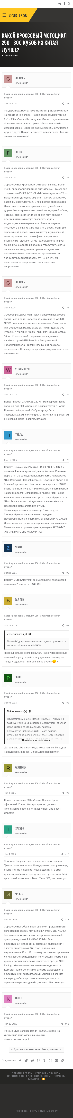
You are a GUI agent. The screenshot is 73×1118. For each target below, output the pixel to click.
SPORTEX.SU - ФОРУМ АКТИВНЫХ (33, 1111)
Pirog (18, 677)
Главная (33, 1078)
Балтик (19, 599)
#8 (67, 702)
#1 (67, 103)
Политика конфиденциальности (29, 1076)
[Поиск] (69, 3)
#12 (67, 1024)
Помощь (59, 1076)
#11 (67, 919)
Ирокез (19, 894)
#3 (67, 307)
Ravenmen (20, 767)
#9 (67, 793)
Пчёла (19, 434)
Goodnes (20, 78)
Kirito (18, 998)
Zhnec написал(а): (17, 634)
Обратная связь (22, 1073)
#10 (67, 854)
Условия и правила (47, 1073)
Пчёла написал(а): (17, 711)
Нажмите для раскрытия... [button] (36, 740)
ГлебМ (18, 152)
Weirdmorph (22, 369)
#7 (67, 625)
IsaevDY (19, 828)
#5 (67, 460)
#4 (67, 394)
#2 (67, 177)
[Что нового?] (64, 3)
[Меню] (4, 15)
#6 (67, 573)
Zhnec (18, 547)
